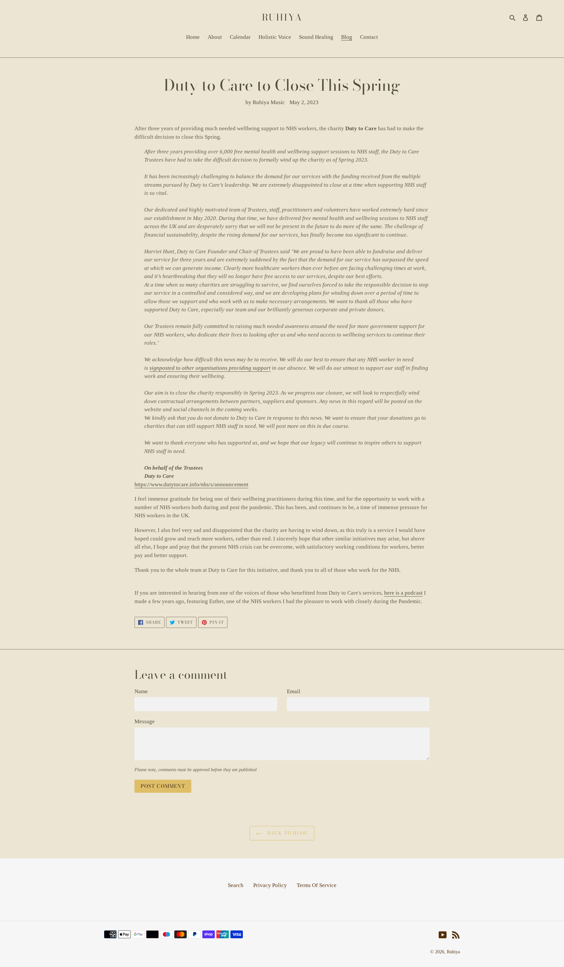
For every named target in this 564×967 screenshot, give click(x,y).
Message (144, 721)
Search (235, 885)
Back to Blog (287, 833)
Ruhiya (282, 17)
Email (293, 691)
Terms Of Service (317, 885)
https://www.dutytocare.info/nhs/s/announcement (191, 484)
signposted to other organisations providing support (210, 368)
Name (141, 691)
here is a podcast (403, 593)
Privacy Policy (270, 885)
